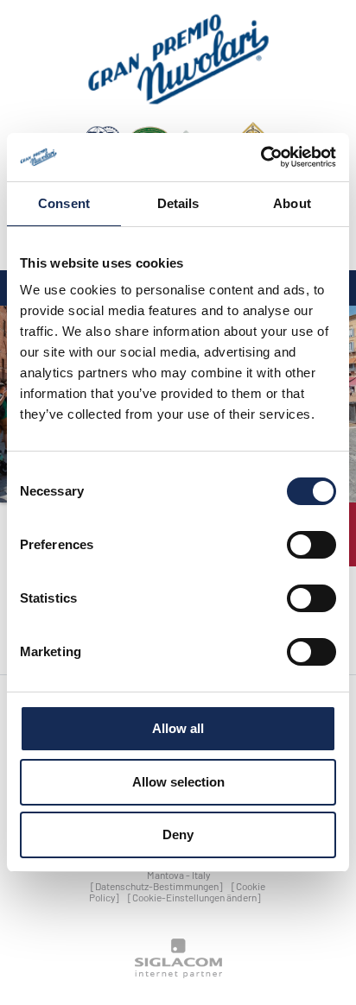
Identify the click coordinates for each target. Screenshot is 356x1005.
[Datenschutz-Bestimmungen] (157, 886)
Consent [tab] (64, 203)
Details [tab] (178, 203)
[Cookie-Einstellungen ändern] (194, 897)
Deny (178, 834)
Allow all (178, 728)
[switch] (311, 545)
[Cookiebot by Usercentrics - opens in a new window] (260, 157)
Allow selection (178, 781)
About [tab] (292, 203)
